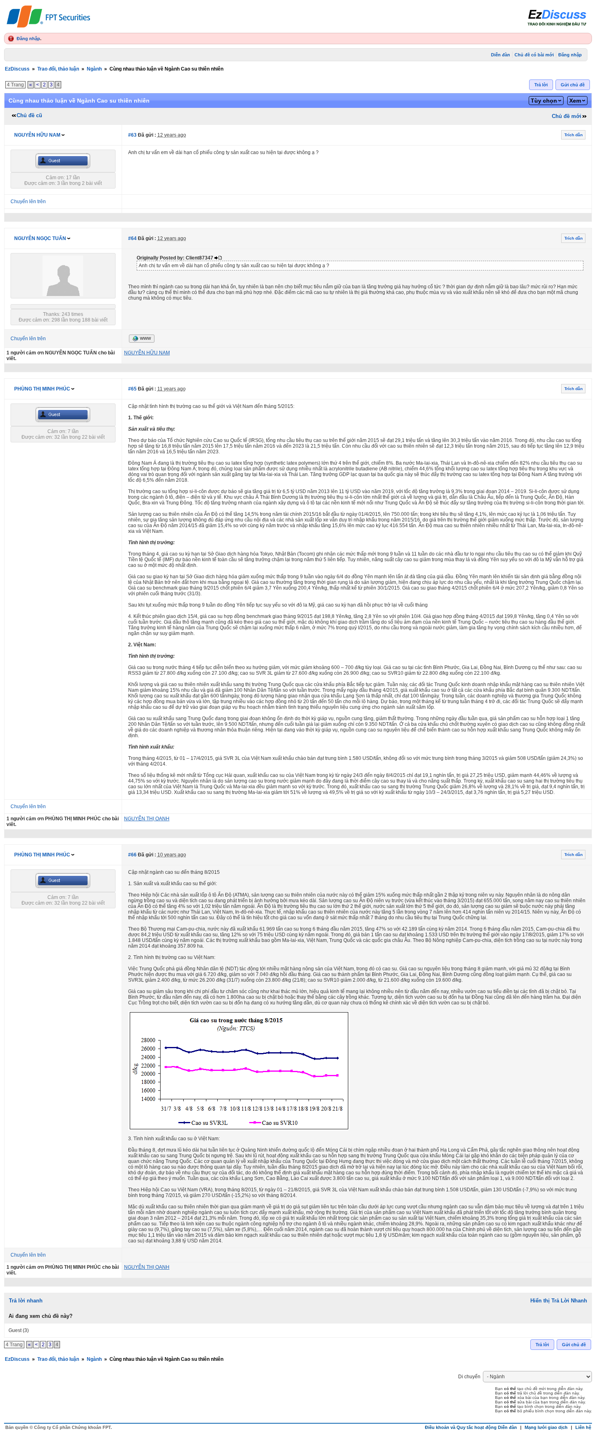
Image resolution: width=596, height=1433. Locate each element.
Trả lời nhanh (26, 1301)
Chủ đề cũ (29, 115)
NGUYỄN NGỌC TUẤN (40, 238)
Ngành (94, 69)
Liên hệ (583, 1427)
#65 (132, 389)
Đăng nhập (28, 38)
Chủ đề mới (566, 116)
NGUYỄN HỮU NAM (37, 135)
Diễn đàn (500, 54)
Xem (575, 100)
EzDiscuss (17, 69)
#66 (132, 855)
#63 (132, 135)
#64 (132, 238)
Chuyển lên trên (28, 201)
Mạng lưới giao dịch (546, 1427)
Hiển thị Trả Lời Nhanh (558, 1301)
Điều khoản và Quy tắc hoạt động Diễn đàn (471, 1427)
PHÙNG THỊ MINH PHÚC (42, 389)
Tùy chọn (544, 100)
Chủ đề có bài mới (534, 54)
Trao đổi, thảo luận (58, 69)
